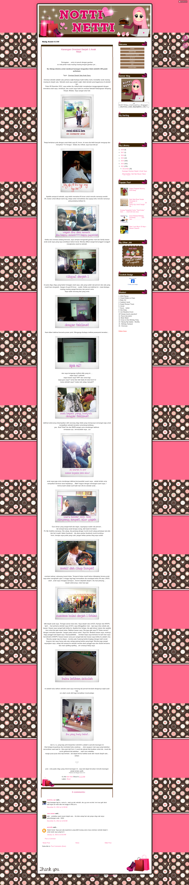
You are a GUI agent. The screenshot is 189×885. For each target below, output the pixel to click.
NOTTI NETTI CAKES (132, 55)
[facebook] (185, 41)
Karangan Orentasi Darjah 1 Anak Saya (134, 171)
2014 (122, 161)
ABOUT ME (132, 52)
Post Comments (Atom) (58, 846)
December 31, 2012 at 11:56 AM (57, 821)
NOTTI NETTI (93, 875)
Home (77, 843)
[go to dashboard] (185, 49)
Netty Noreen (132, 278)
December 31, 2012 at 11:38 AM (57, 807)
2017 (122, 152)
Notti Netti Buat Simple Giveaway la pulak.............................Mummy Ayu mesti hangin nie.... (138, 203)
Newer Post (46, 843)
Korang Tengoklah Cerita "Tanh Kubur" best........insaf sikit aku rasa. (132, 211)
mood (68, 779)
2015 (122, 158)
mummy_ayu (51, 800)
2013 (122, 163)
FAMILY (132, 61)
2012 (122, 166)
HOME (132, 49)
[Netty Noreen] (133, 282)
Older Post (108, 843)
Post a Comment (50, 839)
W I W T (132, 58)
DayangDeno (112, 875)
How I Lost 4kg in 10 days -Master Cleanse (138, 227)
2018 (122, 150)
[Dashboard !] (182, 2)
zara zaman (51, 813)
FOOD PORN (132, 67)
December (125, 169)
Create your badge (133, 284)
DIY (132, 64)
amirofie (50, 827)
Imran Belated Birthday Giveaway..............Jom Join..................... (136, 217)
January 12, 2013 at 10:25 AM (56, 834)
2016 (122, 155)
